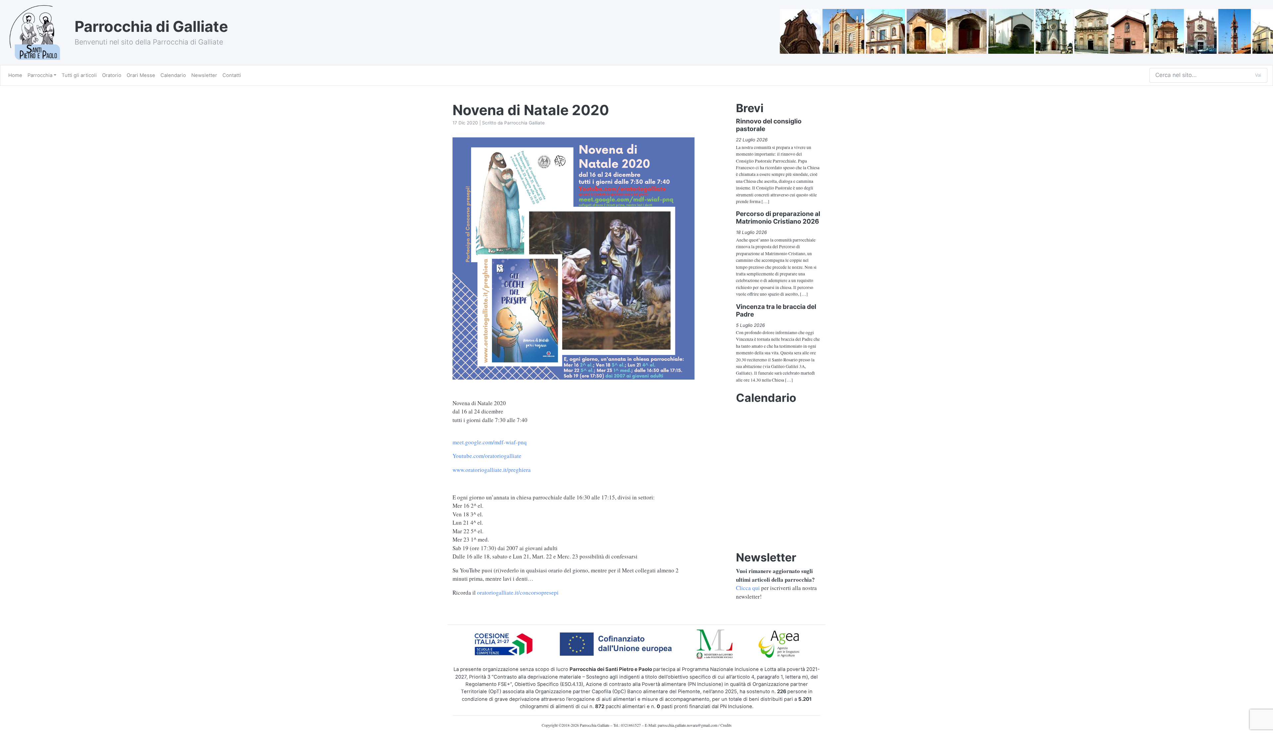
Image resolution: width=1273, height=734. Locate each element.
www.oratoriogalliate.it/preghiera (492, 470)
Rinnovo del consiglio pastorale (769, 125)
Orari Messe (141, 75)
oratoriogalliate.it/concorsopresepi (518, 592)
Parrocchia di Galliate (151, 26)
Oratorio (111, 75)
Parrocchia (40, 75)
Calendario (173, 75)
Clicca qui (748, 588)
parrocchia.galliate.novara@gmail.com (687, 725)
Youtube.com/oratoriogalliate (487, 456)
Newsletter (204, 75)
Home (15, 75)
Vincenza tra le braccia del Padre (776, 310)
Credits (726, 725)
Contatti (231, 75)
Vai (1258, 75)
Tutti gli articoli (79, 75)
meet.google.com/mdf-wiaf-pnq (490, 442)
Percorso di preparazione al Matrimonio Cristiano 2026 (778, 217)
